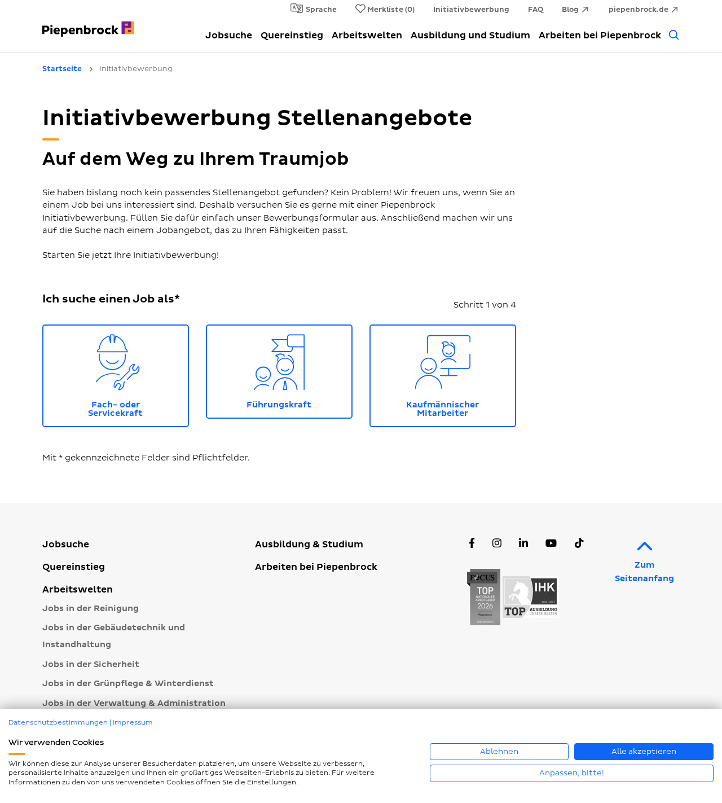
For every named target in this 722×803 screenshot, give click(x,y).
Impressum (133, 722)
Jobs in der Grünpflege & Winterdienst (128, 683)
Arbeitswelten (367, 35)
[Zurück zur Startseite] (88, 22)
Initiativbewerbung (471, 9)
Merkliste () (391, 9)
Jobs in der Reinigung (90, 608)
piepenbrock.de (638, 9)
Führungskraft (299, 369)
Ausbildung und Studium (470, 35)
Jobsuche (228, 35)
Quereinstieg (292, 35)
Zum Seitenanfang (644, 572)
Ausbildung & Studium (309, 544)
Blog (570, 9)
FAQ (535, 9)
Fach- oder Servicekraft (138, 373)
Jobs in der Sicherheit (90, 664)
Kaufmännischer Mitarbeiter (461, 373)
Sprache (321, 9)
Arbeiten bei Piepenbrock (600, 35)
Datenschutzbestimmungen (58, 722)
